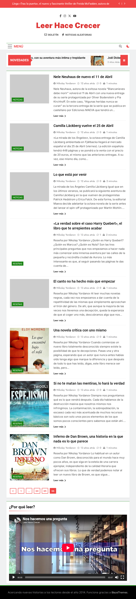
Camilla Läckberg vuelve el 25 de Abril (83, 126)
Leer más (58, 116)
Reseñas (17, 263)
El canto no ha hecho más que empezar (84, 281)
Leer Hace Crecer (68, 25)
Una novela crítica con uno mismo (79, 330)
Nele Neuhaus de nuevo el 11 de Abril (82, 77)
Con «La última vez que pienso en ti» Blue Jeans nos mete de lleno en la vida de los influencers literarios (60, 3)
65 (45, 491)
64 (37, 491)
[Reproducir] (13, 577)
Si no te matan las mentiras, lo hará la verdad (88, 383)
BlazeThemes (120, 592)
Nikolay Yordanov (66, 83)
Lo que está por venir (70, 174)
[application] (68, 548)
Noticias (17, 99)
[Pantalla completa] (122, 577)
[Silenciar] (116, 577)
